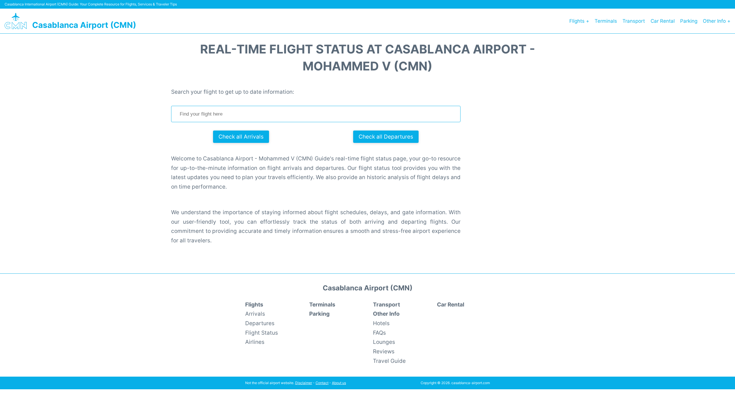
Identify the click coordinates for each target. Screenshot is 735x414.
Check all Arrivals (241, 136)
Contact (322, 383)
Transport (633, 21)
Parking (688, 21)
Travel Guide (389, 360)
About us (339, 383)
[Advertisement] (522, 173)
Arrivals (255, 313)
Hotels (381, 323)
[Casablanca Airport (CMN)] (16, 21)
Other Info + (716, 21)
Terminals (606, 21)
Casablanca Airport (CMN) (84, 25)
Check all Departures (386, 136)
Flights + (579, 21)
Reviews (383, 351)
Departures (259, 323)
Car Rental (663, 21)
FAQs (379, 332)
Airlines (254, 341)
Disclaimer (303, 383)
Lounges (384, 341)
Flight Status (261, 332)
